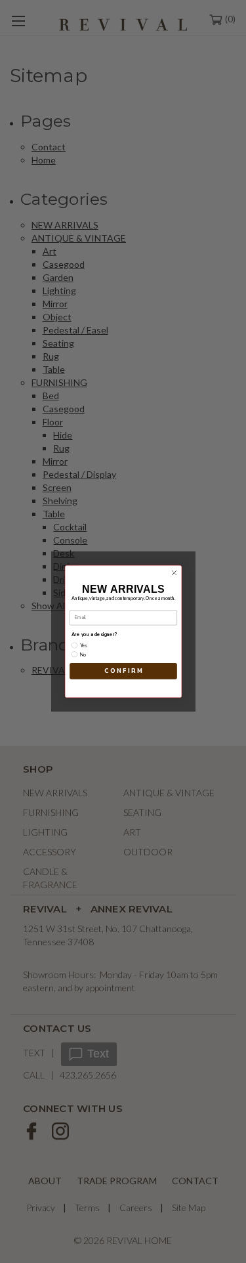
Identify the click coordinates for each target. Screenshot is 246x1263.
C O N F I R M (123, 671)
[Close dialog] (174, 573)
